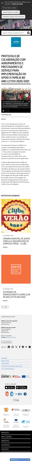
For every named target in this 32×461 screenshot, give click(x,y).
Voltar (5, 307)
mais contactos (6, 342)
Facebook (19, 347)
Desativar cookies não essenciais (13, 17)
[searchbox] (16, 33)
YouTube (26, 347)
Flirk (30, 347)
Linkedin (9, 347)
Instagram (13, 347)
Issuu (23, 347)
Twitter (16, 347)
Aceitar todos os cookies (11, 12)
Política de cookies (17, 4)
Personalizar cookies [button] (9, 8)
